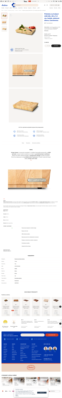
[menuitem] (3, 8)
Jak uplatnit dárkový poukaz (36, 359)
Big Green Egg (14, 352)
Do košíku (56, 45)
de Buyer (13, 357)
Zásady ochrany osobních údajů (23, 391)
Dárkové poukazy (23, 355)
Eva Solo (13, 359)
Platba (21, 350)
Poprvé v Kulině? (34, 352)
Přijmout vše (42, 392)
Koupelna (5, 354)
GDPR (21, 358)
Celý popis (46, 30)
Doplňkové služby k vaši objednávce (24, 348)
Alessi (13, 347)
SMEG (13, 349)
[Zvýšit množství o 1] (49, 45)
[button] (6, 312)
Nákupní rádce (22, 353)
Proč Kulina (34, 357)
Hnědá (16, 268)
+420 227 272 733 (48, 355)
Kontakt (21, 360)
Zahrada (5, 352)
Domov (5, 357)
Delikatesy (5, 349)
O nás (33, 349)
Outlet (5, 359)
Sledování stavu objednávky (36, 354)
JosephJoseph (14, 354)
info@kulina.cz (48, 358)
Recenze (33, 347)
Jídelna (5, 347)
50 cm (16, 273)
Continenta (17, 280)
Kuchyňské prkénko (18, 278)
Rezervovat (55, 35)
